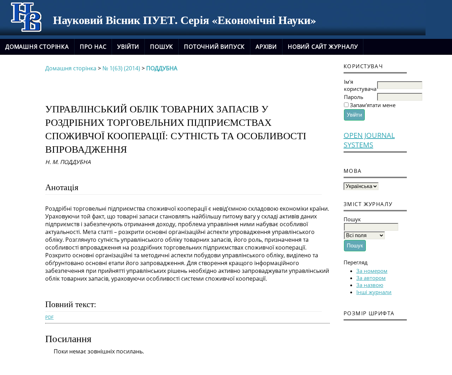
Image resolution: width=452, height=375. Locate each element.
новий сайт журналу (323, 47)
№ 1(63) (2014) (121, 68)
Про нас (93, 47)
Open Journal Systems (369, 140)
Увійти (128, 47)
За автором (371, 277)
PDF (49, 317)
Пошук (161, 47)
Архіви (266, 47)
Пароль (353, 96)
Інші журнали (374, 291)
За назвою (369, 284)
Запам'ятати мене (373, 105)
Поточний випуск (214, 47)
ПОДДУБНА (161, 68)
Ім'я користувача (360, 85)
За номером (371, 270)
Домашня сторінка (37, 47)
